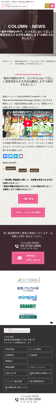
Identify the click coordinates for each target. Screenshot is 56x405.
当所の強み (9, 349)
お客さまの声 (10, 373)
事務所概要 (9, 367)
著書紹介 (9, 361)
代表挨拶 (33, 355)
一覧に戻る (28, 198)
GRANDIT (10, 169)
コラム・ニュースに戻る (28, 212)
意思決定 (34, 171)
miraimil (22, 171)
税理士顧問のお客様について (41, 374)
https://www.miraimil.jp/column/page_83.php (21, 100)
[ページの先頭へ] (51, 322)
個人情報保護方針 (37, 381)
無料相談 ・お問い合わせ (33, 257)
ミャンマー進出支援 (13, 381)
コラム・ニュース (37, 367)
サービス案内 (35, 349)
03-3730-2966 (30, 399)
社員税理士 (9, 355)
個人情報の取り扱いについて (16, 388)
